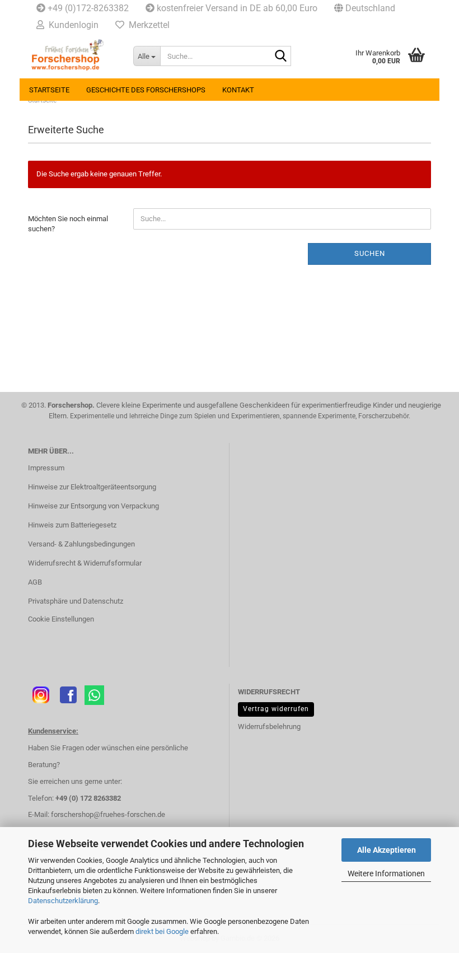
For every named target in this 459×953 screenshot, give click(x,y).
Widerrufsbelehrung (269, 726)
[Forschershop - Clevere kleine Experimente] (72, 56)
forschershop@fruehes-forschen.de (108, 814)
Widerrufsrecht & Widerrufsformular (85, 563)
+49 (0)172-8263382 (87, 8)
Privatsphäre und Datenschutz (75, 601)
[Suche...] (280, 56)
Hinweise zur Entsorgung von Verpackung (93, 506)
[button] (365, 8)
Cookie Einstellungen (61, 619)
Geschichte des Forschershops (145, 90)
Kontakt (238, 90)
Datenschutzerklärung (63, 900)
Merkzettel (147, 25)
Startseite (49, 90)
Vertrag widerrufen (276, 709)
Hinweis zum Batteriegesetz (72, 525)
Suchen (369, 253)
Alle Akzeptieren (386, 849)
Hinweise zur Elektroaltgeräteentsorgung (92, 487)
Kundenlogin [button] (71, 25)
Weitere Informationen (386, 873)
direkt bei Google (162, 931)
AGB (35, 582)
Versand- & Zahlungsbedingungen (81, 544)
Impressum (46, 468)
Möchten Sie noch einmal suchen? (68, 223)
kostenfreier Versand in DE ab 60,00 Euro (235, 8)
